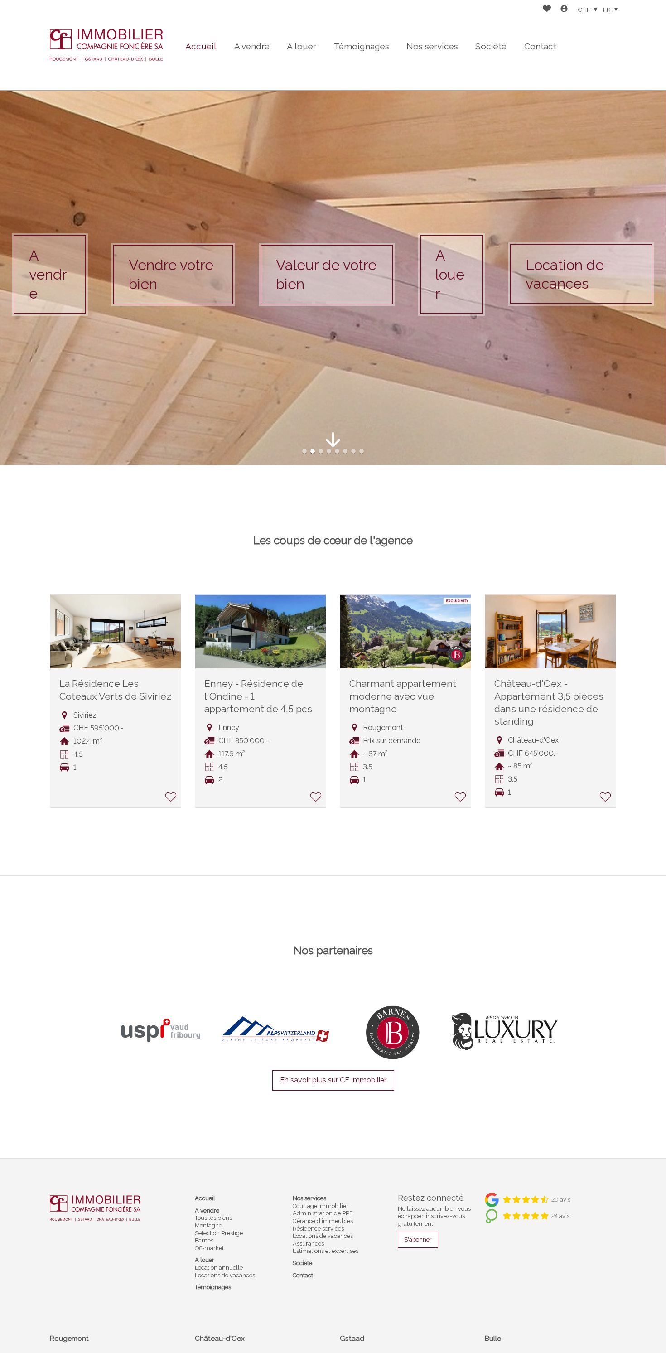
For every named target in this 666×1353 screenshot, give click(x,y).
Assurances (308, 1243)
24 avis (560, 1216)
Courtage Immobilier (320, 1206)
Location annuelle (219, 1267)
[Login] (564, 10)
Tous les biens (213, 1217)
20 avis (560, 1199)
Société (491, 46)
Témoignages (361, 46)
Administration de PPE (323, 1213)
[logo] (106, 45)
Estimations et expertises (325, 1250)
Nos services (432, 46)
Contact (540, 46)
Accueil (201, 46)
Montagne (208, 1225)
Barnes (204, 1240)
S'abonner (418, 1239)
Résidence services (318, 1228)
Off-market (209, 1248)
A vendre (252, 46)
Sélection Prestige (219, 1233)
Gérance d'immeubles (323, 1221)
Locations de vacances (225, 1275)
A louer (301, 46)
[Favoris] (547, 10)
